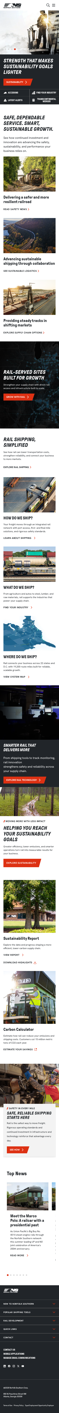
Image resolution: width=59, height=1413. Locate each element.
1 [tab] (5, 49)
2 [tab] (8, 49)
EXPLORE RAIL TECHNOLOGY (21, 780)
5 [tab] (20, 1275)
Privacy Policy (19, 1405)
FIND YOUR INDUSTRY (46, 92)
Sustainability (14, 82)
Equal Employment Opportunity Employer (39, 1405)
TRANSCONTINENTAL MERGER (46, 100)
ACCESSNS (13, 92)
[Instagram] (14, 1366)
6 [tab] (23, 1275)
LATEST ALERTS (15, 100)
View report (11, 955)
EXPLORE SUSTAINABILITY (21, 862)
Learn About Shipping (17, 538)
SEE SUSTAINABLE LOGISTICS (20, 271)
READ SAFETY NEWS (15, 209)
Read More (17, 1255)
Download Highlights (17, 962)
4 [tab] (15, 49)
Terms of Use (7, 1405)
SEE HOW (15, 1149)
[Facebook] (9, 1366)
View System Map (14, 676)
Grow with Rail (15, 396)
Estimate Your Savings (18, 1049)
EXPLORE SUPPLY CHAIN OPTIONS (22, 333)
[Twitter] (18, 1366)
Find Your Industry (15, 607)
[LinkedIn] (4, 1366)
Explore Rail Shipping (16, 467)
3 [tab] (11, 49)
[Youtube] (23, 1366)
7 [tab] (26, 1275)
